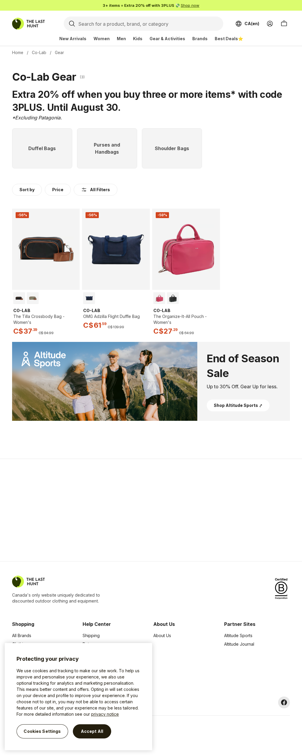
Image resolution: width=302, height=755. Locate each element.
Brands (200, 38)
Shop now (190, 5)
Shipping (91, 635)
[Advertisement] (57, 510)
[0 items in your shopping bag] (284, 24)
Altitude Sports (238, 635)
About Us (162, 635)
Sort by (27, 189)
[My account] (270, 24)
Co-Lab (39, 52)
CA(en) (251, 23)
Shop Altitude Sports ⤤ (238, 405)
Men (121, 38)
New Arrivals (72, 38)
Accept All (92, 731)
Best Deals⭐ (229, 38)
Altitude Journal (239, 644)
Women (101, 38)
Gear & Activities (167, 38)
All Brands (21, 635)
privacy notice (105, 714)
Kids (137, 38)
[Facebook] (284, 702)
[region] (78, 696)
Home (17, 52)
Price (57, 189)
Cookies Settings (42, 731)
